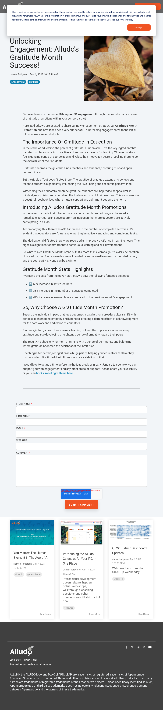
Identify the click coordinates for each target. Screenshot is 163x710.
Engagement (18, 82)
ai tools (19, 574)
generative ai (34, 574)
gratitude (33, 82)
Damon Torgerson (23, 564)
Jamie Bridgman (19, 74)
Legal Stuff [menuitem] (15, 660)
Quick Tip (118, 579)
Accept (139, 27)
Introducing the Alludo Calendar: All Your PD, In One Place (79, 558)
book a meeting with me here (54, 373)
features (68, 608)
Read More (45, 614)
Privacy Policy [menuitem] (30, 660)
